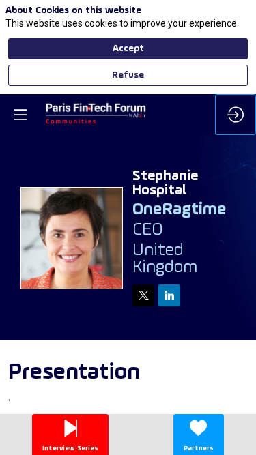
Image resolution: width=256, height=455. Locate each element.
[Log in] (235, 114)
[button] (20, 114)
